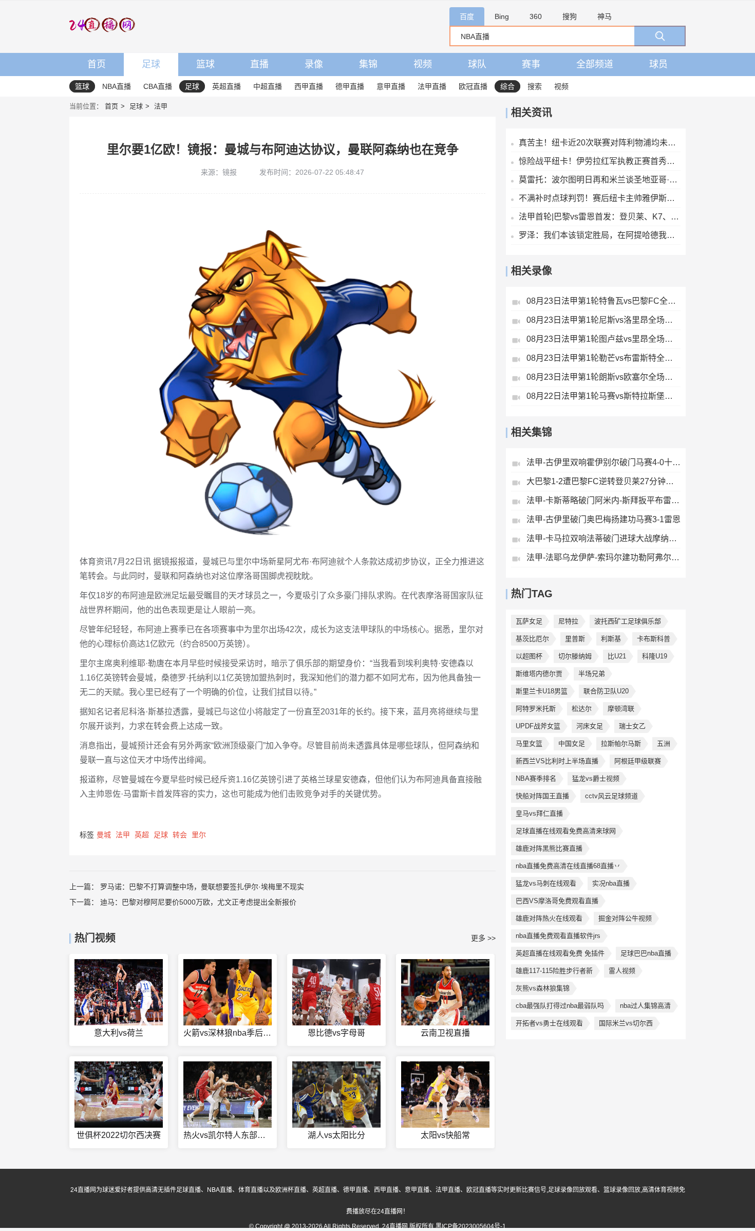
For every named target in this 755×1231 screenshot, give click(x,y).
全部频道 (594, 64)
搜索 (534, 86)
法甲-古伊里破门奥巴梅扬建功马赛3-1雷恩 (603, 519)
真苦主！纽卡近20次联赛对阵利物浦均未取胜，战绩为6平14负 (600, 142)
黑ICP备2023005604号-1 (471, 1226)
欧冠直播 (473, 86)
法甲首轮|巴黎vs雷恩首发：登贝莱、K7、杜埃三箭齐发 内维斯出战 (600, 216)
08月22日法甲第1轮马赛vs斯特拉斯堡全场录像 (603, 396)
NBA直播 (116, 86)
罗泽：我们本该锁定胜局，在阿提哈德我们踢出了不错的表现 (600, 235)
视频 (422, 64)
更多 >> (483, 938)
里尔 (199, 835)
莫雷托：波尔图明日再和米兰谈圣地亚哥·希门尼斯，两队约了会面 (600, 179)
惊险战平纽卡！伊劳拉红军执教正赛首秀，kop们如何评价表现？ (600, 161)
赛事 (531, 64)
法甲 (160, 106)
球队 (477, 64)
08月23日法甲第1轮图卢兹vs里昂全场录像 (603, 339)
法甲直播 (432, 86)
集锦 (368, 64)
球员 (658, 64)
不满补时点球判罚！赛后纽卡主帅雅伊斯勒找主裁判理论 (600, 198)
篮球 (205, 64)
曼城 (104, 835)
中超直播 (267, 86)
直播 (259, 64)
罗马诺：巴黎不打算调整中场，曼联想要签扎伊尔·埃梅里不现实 (202, 887)
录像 (314, 64)
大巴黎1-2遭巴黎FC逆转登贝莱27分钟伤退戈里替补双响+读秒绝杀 (603, 481)
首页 (96, 64)
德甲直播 (349, 86)
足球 (151, 64)
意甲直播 (390, 86)
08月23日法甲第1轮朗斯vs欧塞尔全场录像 (603, 377)
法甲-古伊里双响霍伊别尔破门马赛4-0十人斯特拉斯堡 (603, 462)
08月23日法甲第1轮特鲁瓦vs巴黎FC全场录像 (603, 301)
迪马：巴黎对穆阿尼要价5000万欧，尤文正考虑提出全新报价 (198, 902)
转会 (180, 835)
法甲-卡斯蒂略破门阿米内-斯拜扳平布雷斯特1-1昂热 (603, 500)
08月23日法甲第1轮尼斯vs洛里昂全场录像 (603, 320)
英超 (142, 835)
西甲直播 (308, 86)
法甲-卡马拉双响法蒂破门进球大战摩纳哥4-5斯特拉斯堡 (603, 538)
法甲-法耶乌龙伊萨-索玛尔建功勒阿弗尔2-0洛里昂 (603, 557)
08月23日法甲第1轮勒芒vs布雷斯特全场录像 (603, 358)
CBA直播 (157, 86)
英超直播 (226, 86)
